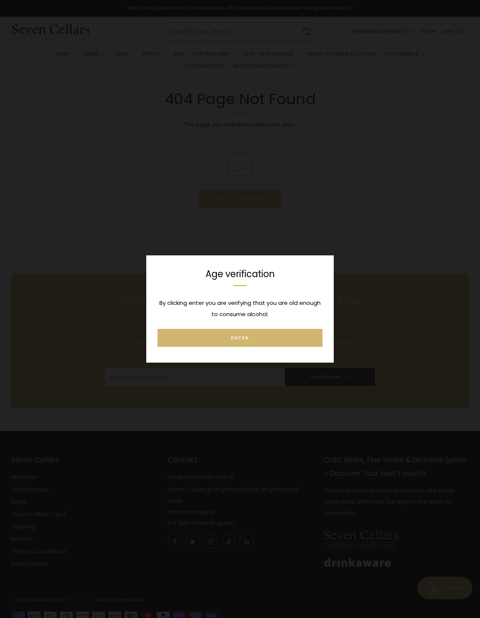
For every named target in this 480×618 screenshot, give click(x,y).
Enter (240, 337)
